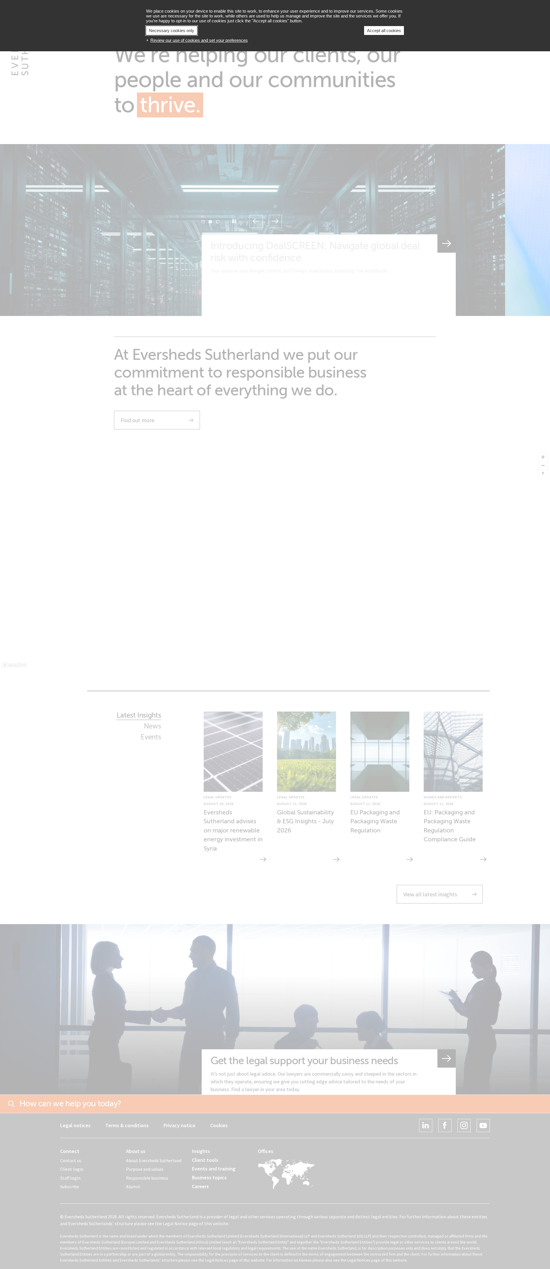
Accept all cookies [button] (384, 30)
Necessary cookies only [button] (171, 30)
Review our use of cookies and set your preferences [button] (199, 40)
